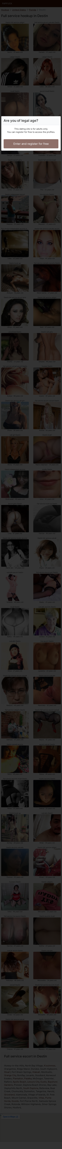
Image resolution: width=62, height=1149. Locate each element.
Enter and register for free (31, 144)
